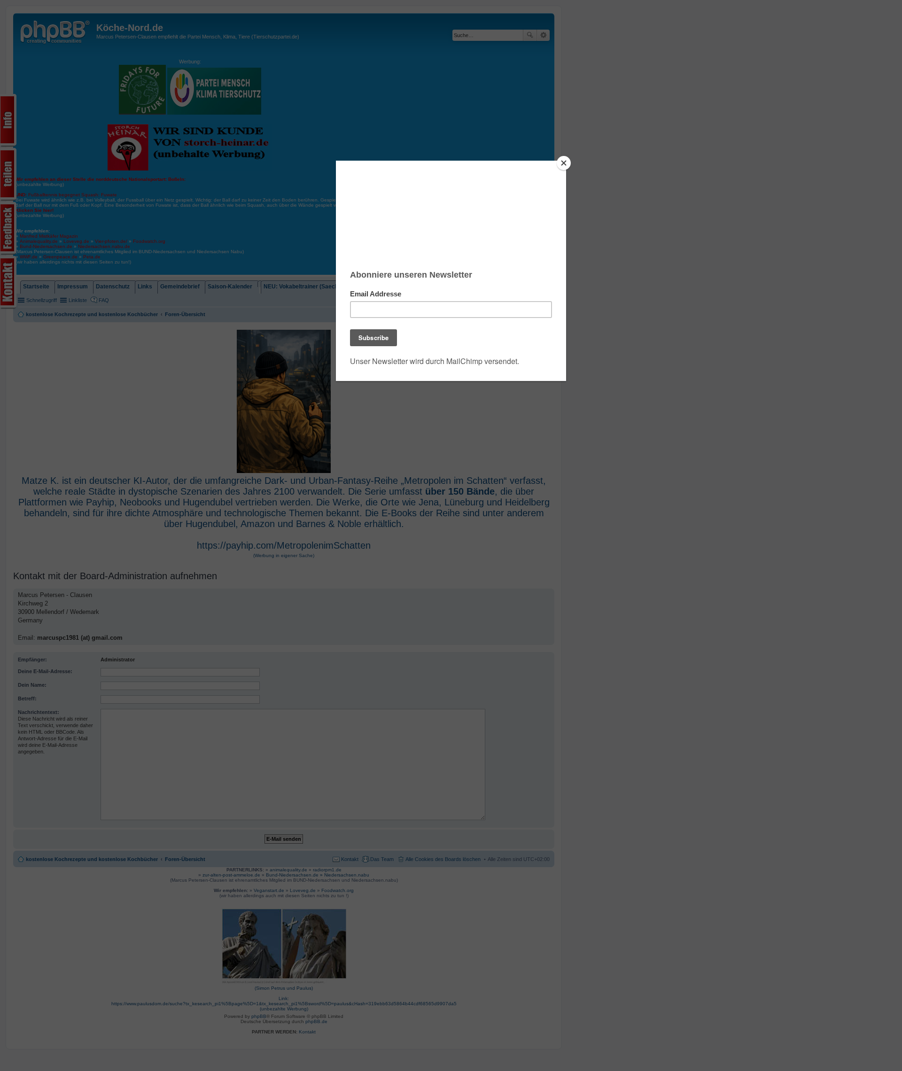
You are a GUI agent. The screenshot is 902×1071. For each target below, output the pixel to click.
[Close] (564, 163)
